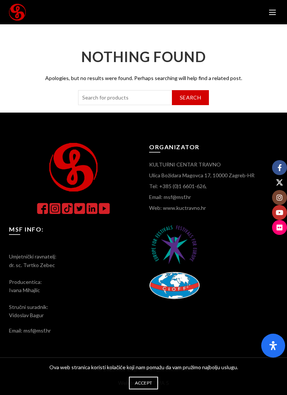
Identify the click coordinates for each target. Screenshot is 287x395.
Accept (143, 383)
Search (190, 97)
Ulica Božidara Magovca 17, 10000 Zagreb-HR (201, 175)
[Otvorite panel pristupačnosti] (273, 346)
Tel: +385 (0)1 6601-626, (178, 186)
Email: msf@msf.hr (170, 197)
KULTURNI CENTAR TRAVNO (185, 164)
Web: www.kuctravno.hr (177, 208)
